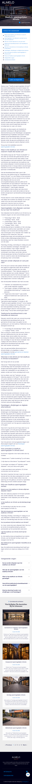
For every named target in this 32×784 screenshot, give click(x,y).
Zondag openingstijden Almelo (16, 695)
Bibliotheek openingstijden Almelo (16, 728)
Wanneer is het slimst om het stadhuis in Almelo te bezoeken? (16, 47)
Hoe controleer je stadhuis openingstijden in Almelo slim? (15, 53)
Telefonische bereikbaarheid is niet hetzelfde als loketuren (16, 44)
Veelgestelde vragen (9, 57)
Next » (25, 745)
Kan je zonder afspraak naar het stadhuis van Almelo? (16, 564)
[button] (29, 3)
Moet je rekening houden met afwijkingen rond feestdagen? (16, 591)
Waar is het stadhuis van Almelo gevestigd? (16, 577)
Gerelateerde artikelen (9, 59)
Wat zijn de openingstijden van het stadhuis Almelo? (16, 570)
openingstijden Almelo (8, 147)
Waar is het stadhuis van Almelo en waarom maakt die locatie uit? (15, 35)
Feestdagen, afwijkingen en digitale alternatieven (16, 50)
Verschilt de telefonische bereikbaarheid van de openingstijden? (16, 584)
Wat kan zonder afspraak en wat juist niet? (14, 41)
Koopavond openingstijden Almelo (16, 662)
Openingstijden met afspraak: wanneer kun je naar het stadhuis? (15, 38)
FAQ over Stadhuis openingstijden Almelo (14, 55)
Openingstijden (25, 22)
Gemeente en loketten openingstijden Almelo (16, 628)
